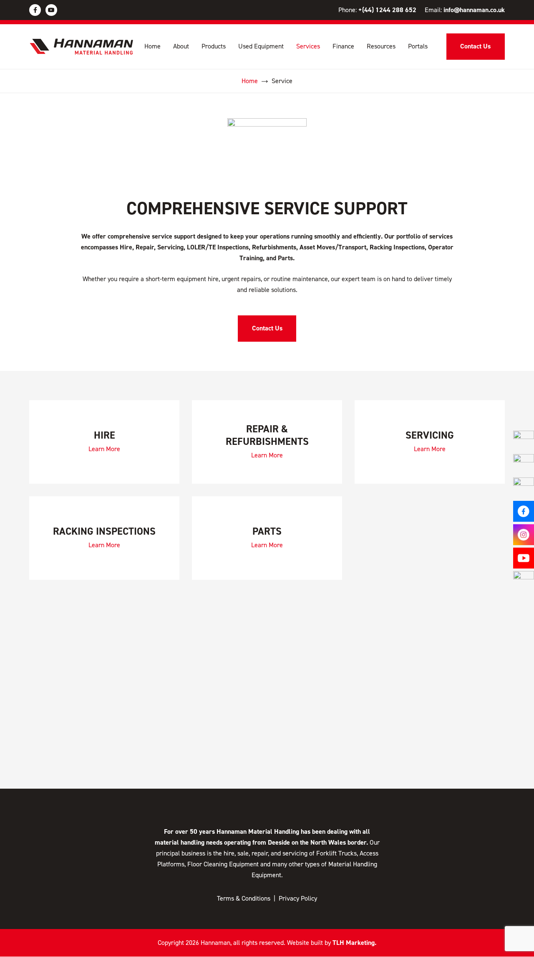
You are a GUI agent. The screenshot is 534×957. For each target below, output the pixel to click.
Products (214, 46)
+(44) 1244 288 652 (387, 9)
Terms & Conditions (243, 898)
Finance (343, 46)
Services (308, 46)
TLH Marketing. (354, 942)
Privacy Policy (298, 898)
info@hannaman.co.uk (474, 9)
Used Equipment (261, 46)
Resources (381, 46)
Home (152, 46)
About (181, 46)
